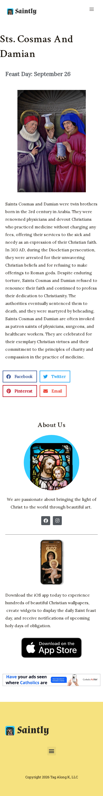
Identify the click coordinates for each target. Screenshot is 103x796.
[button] (20, 376)
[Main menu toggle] (92, 9)
